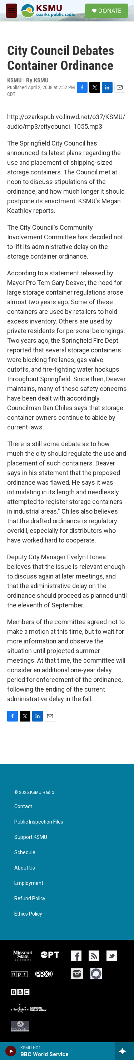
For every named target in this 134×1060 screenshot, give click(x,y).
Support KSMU (30, 837)
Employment (28, 883)
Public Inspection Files (38, 822)
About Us (24, 868)
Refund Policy (29, 898)
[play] (10, 1051)
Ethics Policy (28, 914)
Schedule (24, 852)
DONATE (109, 10)
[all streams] (124, 1051)
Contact (23, 806)
